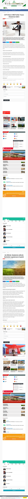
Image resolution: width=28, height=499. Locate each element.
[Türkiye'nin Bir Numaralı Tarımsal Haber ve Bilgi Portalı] (5, 8)
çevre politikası (10, 80)
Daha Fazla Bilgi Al (18, 498)
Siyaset (4, 18)
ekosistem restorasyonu (10, 322)
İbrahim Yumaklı (8, 225)
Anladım (25, 497)
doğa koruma (4, 80)
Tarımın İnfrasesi (8, 178)
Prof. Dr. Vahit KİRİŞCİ (9, 229)
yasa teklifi (14, 80)
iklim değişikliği (4, 322)
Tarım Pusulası (6, 76)
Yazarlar (10, 9)
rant (7, 80)
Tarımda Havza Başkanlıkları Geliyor (11, 186)
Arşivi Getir (14, 247)
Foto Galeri (4, 9)
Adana (4, 19)
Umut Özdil (7, 185)
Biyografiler (19, 9)
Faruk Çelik (7, 240)
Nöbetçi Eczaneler (16, 9)
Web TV (7, 9)
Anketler (12, 9)
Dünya (8, 252)
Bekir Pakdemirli (8, 233)
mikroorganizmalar (16, 322)
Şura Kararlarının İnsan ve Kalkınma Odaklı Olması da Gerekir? (14, 182)
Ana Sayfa (4, 252)
